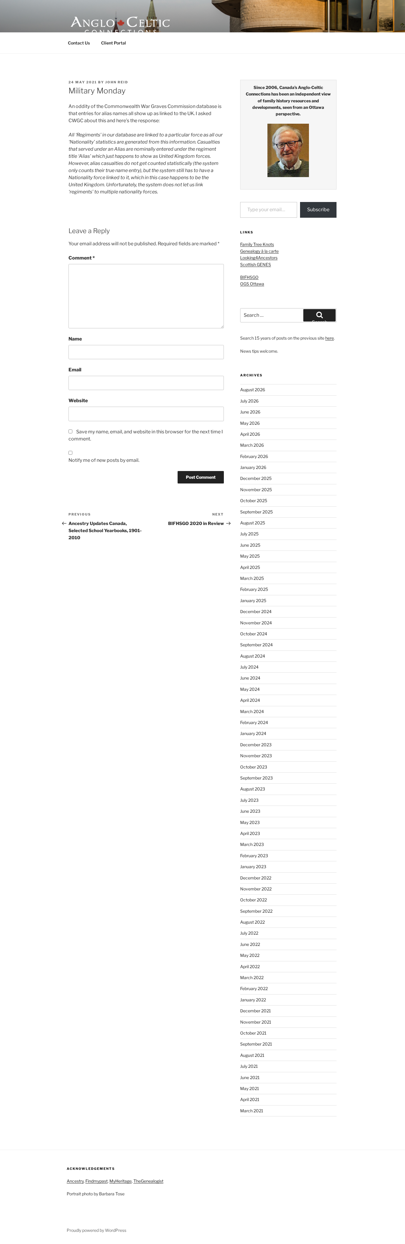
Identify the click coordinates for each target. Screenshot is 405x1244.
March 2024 (252, 711)
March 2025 (252, 578)
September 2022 (256, 911)
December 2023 (256, 744)
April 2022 (250, 966)
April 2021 (249, 1099)
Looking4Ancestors (259, 257)
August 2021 (252, 1055)
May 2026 (250, 423)
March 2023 (252, 844)
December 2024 (256, 611)
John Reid (116, 82)
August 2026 (252, 389)
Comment (81, 258)
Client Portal (113, 42)
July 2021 (249, 1066)
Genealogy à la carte (259, 251)
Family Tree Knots (257, 244)
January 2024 (253, 733)
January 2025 (253, 600)
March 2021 (251, 1110)
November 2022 (256, 888)
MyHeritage (120, 1180)
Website (78, 400)
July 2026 (249, 400)
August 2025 (252, 522)
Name (75, 339)
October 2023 (253, 766)
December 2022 (255, 877)
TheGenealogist (148, 1180)
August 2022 (252, 922)
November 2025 (256, 489)
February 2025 (254, 589)
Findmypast (96, 1180)
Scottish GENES (255, 264)
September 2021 (256, 1043)
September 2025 (256, 511)
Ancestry (75, 1180)
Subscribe (318, 209)
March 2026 (252, 445)
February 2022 (254, 988)
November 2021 (255, 1022)
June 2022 (250, 944)
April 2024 (250, 700)
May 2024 (250, 689)
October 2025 (253, 500)
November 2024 (256, 622)
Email (74, 370)
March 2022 (252, 977)
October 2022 (253, 899)
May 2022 (249, 955)
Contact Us (79, 42)
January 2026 (253, 467)
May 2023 (250, 822)
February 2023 (254, 855)
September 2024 (256, 644)
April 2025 (250, 567)
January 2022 (253, 999)
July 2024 (249, 666)
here (329, 338)
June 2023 (250, 811)
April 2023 (250, 833)
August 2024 (252, 655)
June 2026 (250, 411)
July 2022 (249, 933)
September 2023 (256, 777)
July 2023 (249, 800)
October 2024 (253, 633)
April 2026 (250, 434)
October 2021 (253, 1032)
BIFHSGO (249, 277)
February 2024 (254, 722)
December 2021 (255, 1010)
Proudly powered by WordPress (96, 1230)
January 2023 (253, 866)
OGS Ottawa (252, 283)
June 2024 (250, 677)
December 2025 (256, 478)
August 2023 (252, 788)
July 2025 (249, 533)
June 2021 (250, 1077)
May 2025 (250, 556)
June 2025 (250, 545)
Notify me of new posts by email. (103, 460)
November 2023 (256, 755)
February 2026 (254, 456)
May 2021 (249, 1088)
